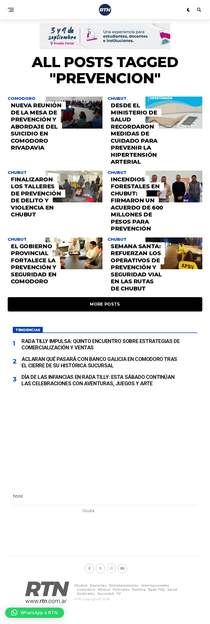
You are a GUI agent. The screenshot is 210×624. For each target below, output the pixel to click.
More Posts (105, 304)
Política (138, 589)
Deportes (98, 585)
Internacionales (155, 585)
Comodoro (86, 589)
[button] (34, 613)
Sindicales (86, 594)
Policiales (121, 589)
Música (104, 589)
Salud (172, 589)
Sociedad (105, 594)
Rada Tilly (156, 589)
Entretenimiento (124, 585)
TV (118, 594)
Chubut (80, 585)
